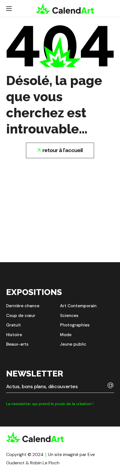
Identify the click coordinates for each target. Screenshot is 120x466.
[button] (60, 150)
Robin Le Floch (44, 463)
